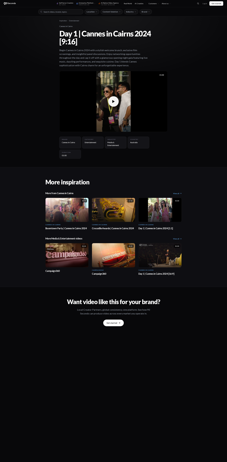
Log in (205, 3)
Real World (128, 3)
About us (165, 3)
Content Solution (110, 12)
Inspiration (63, 21)
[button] (113, 101)
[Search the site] (198, 4)
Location (91, 12)
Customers (152, 3)
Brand (144, 12)
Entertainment (74, 21)
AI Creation (139, 3)
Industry (130, 12)
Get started (216, 3)
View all (176, 193)
